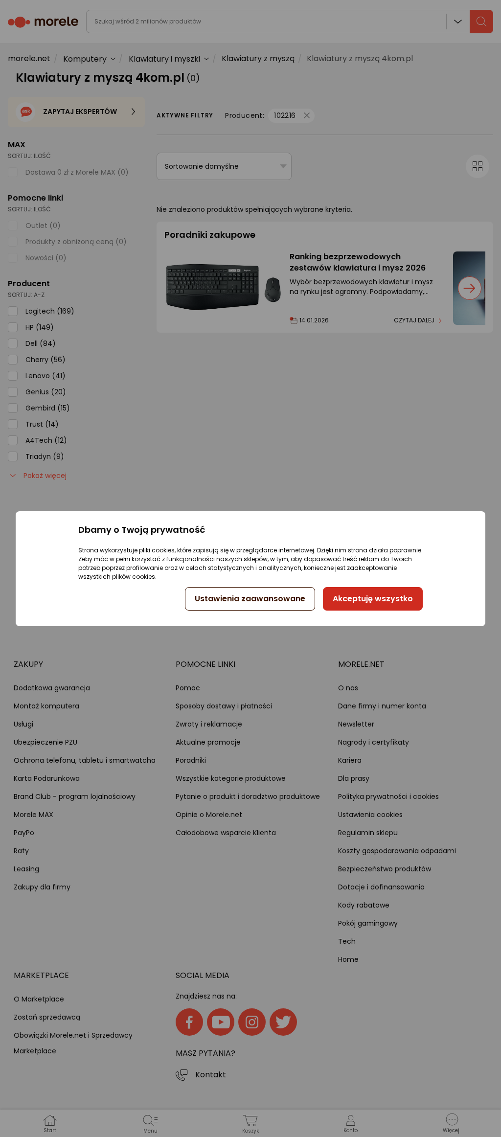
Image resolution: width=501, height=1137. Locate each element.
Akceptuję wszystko (373, 598)
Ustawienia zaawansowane (250, 598)
